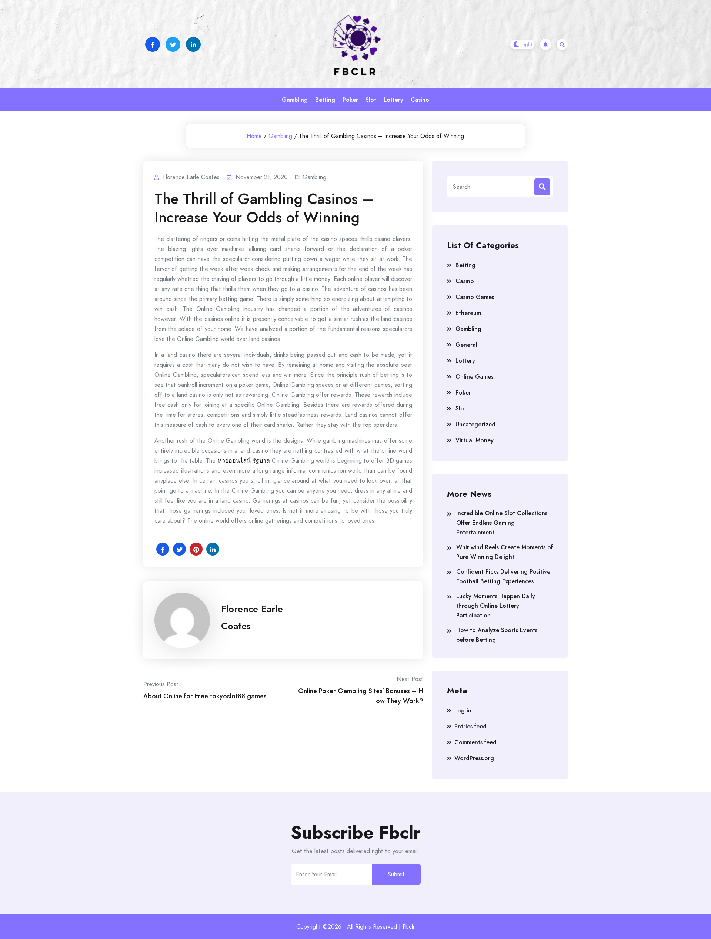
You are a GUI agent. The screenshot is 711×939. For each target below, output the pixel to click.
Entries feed (470, 726)
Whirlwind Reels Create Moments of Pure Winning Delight (504, 552)
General (466, 345)
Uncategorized (475, 424)
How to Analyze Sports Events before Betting (496, 635)
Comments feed (475, 742)
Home (254, 136)
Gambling (295, 99)
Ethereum (468, 313)
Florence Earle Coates (252, 617)
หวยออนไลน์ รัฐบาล (244, 460)
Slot (370, 99)
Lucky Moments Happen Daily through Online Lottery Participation (495, 606)
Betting (325, 99)
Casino (420, 99)
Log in (462, 710)
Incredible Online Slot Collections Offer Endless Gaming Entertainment (501, 523)
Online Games (474, 376)
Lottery (393, 99)
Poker (350, 99)
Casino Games (474, 297)
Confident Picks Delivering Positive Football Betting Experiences (503, 576)
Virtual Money (474, 440)
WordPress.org (474, 758)
